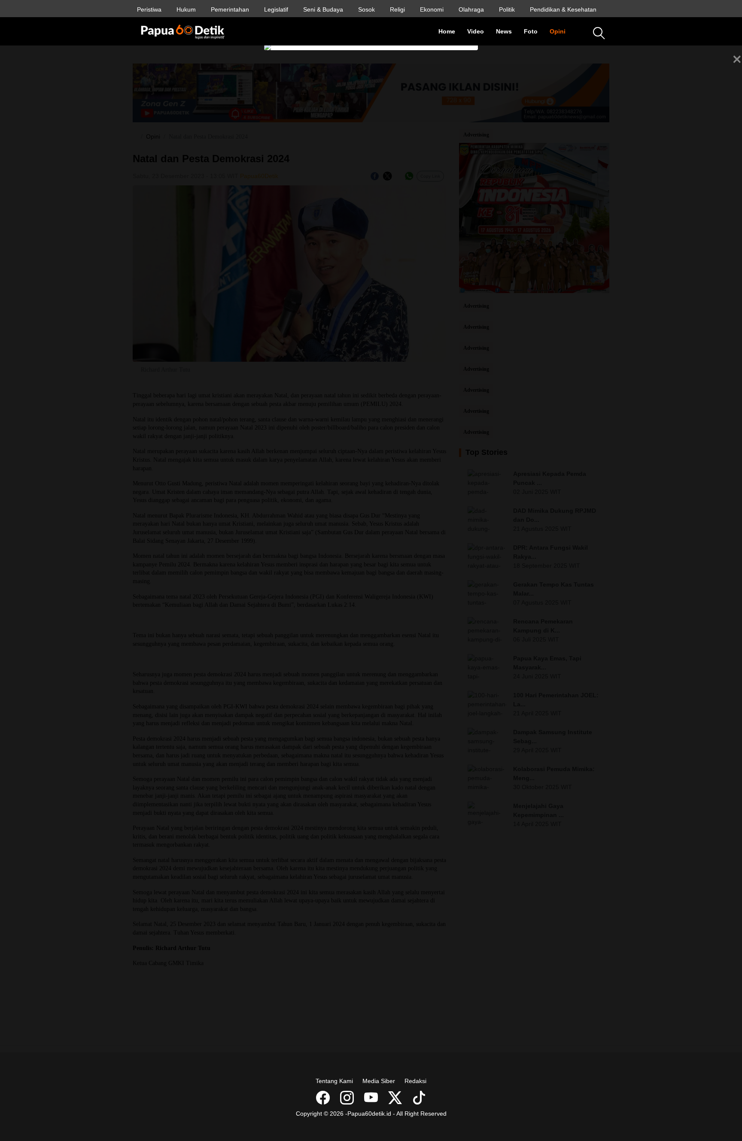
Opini (561, 31)
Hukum (186, 9)
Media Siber (378, 1080)
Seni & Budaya (323, 9)
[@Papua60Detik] (396, 1100)
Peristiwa (149, 9)
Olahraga (471, 9)
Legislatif (276, 9)
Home (449, 31)
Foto (534, 31)
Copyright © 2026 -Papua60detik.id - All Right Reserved (371, 1113)
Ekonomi (432, 9)
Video (478, 31)
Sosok (366, 9)
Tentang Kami (334, 1080)
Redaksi (415, 1080)
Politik (507, 9)
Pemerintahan (230, 9)
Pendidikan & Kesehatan (563, 9)
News (507, 31)
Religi (397, 9)
